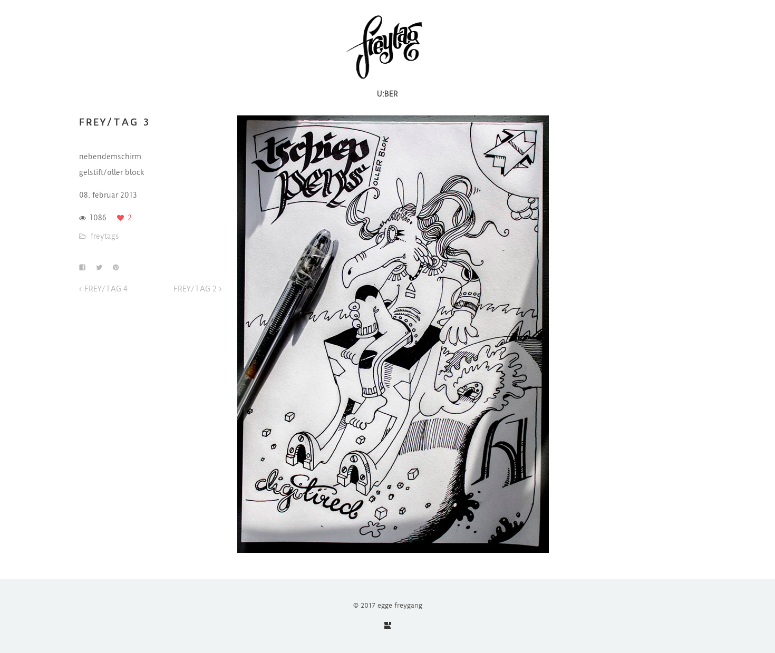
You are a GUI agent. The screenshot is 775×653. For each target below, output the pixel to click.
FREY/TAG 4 (106, 289)
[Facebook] (387, 625)
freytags (105, 236)
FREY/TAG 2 (195, 289)
